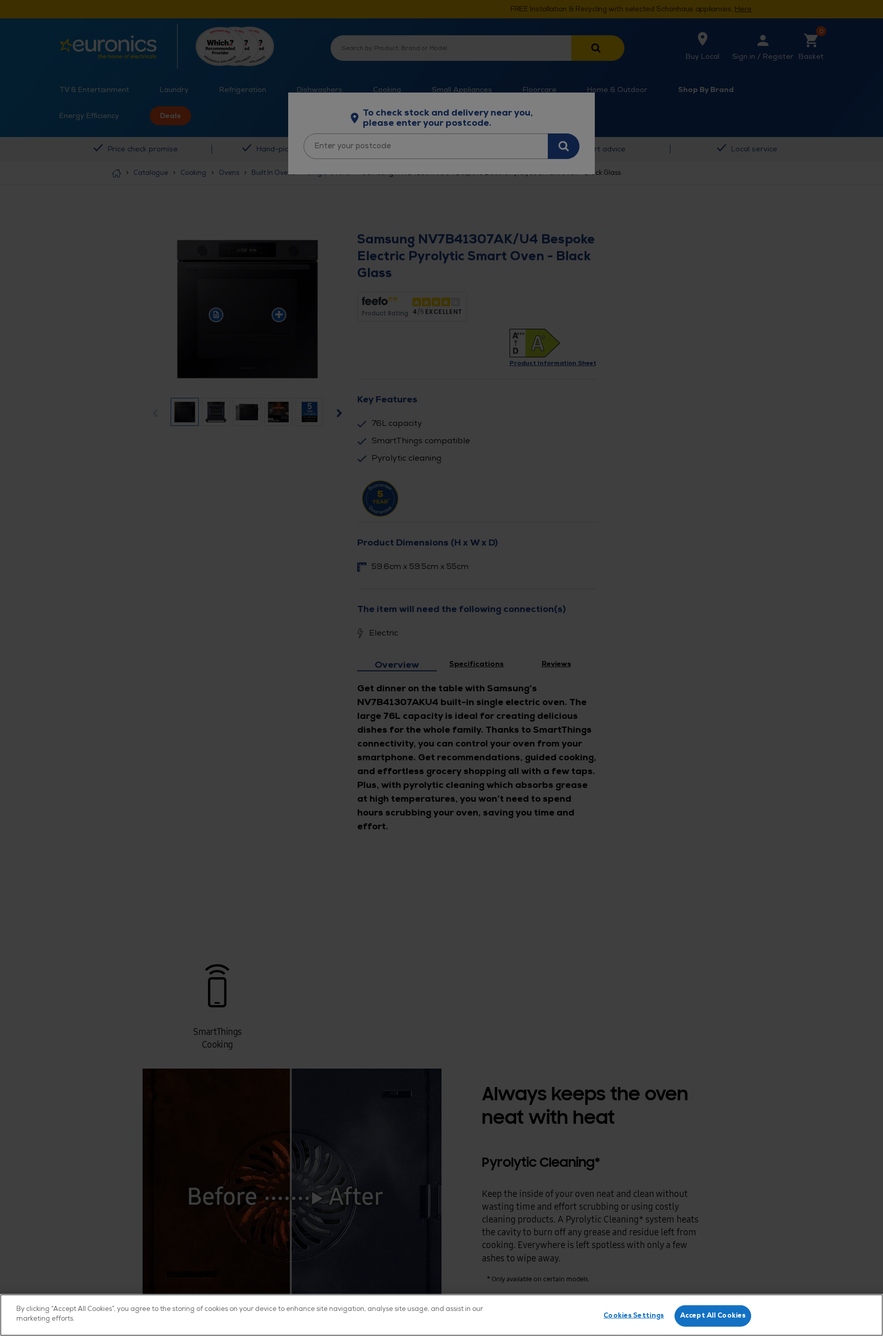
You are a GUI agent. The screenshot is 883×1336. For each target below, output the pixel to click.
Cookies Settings (633, 1315)
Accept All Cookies (713, 1315)
